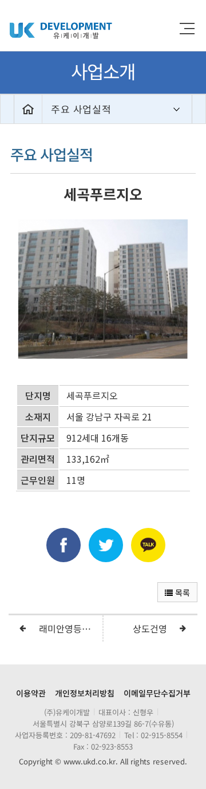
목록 (181, 592)
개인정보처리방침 (84, 693)
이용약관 (31, 693)
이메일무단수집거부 (157, 693)
